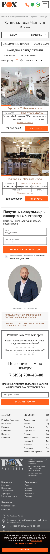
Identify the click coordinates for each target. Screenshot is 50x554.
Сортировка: (9, 55)
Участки (28, 488)
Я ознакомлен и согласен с (27, 257)
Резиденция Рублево (33, 452)
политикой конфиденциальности (28, 542)
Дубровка (28, 445)
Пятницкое (6, 434)
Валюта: (30, 61)
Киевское (5, 438)
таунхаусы (44, 17)
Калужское (6, 431)
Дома (27, 485)
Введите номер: (12, 239)
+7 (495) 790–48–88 (25, 374)
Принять (25, 550)
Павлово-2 (28, 441)
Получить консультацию (25, 250)
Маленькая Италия (25, 123)
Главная (4, 17)
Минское (5, 427)
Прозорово (28, 448)
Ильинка (27, 434)
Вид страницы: (8, 61)
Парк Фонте (29, 427)
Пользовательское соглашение (35, 474)
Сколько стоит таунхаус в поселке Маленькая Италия (24, 325)
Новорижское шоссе (32, 113)
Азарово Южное (31, 438)
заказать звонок (25, 402)
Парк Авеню (29, 431)
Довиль (27, 424)
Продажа (34, 17)
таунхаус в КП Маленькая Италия (25, 108)
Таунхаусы (5, 493)
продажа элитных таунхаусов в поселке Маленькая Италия (23, 316)
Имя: (7, 230)
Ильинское (6, 424)
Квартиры (5, 485)
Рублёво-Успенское (10, 420)
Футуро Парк (29, 420)
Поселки (28, 496)
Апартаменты (7, 491)
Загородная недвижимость (19, 17)
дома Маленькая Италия (16, 44)
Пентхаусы (6, 488)
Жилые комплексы (9, 496)
